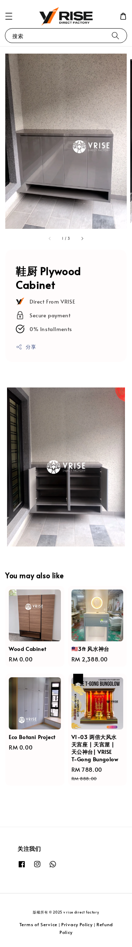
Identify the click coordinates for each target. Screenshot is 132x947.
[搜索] (115, 35)
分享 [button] (31, 346)
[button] (9, 16)
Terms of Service (38, 924)
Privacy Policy (77, 924)
